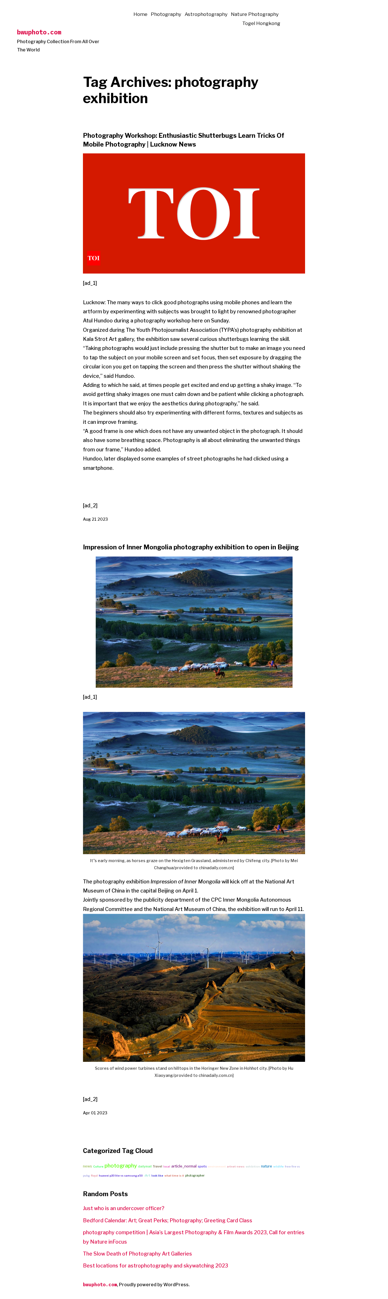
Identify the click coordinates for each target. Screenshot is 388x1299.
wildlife (278, 1166)
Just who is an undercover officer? (123, 1208)
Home (140, 14)
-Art (147, 1175)
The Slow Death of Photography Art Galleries (137, 1254)
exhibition (253, 1166)
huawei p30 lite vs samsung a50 (121, 1175)
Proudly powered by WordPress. (154, 1284)
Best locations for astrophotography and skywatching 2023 (155, 1266)
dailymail (145, 1166)
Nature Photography (255, 14)
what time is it (174, 1175)
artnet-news (236, 1166)
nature (266, 1166)
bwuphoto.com (39, 32)
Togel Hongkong (261, 23)
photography (121, 1165)
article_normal (184, 1166)
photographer (195, 1175)
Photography (166, 14)
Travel (157, 1166)
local (166, 1166)
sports (202, 1166)
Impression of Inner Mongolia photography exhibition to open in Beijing (191, 547)
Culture (98, 1166)
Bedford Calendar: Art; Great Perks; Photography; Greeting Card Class (167, 1220)
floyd (94, 1175)
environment (217, 1166)
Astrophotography (206, 14)
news (87, 1166)
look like (157, 1175)
